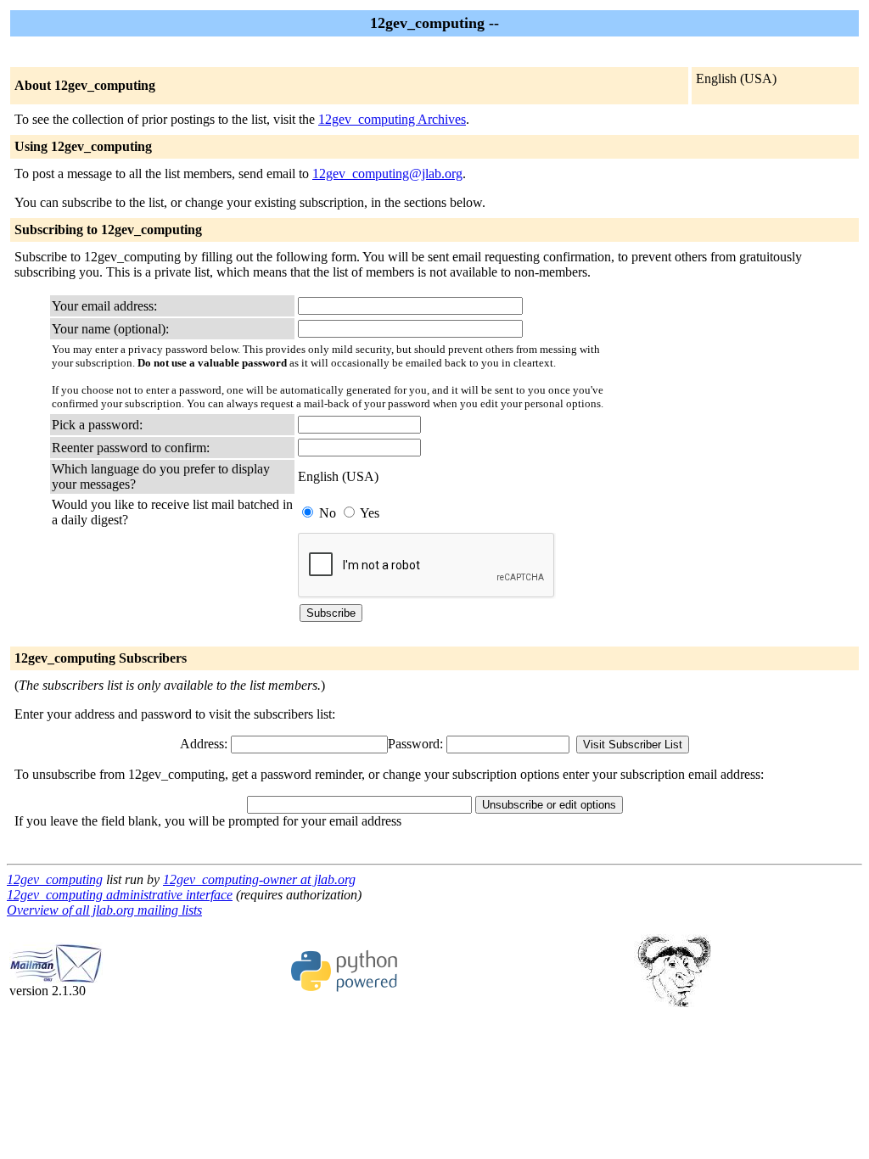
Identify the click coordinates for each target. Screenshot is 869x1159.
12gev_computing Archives (392, 119)
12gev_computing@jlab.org (387, 173)
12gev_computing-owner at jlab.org (259, 879)
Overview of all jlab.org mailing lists (104, 910)
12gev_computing (55, 879)
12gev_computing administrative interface (120, 894)
